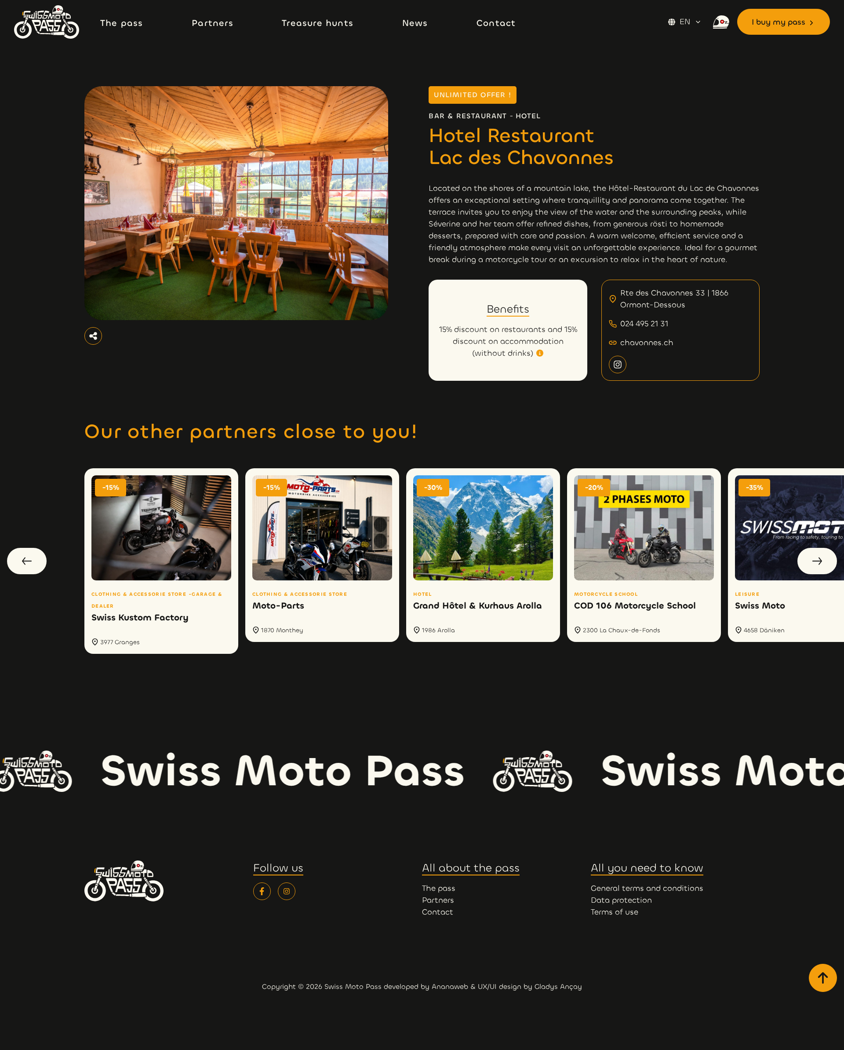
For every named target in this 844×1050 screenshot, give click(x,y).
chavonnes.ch (646, 342)
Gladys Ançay (558, 986)
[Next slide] (817, 561)
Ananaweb (450, 986)
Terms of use (614, 912)
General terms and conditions (647, 888)
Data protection (621, 900)
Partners (438, 900)
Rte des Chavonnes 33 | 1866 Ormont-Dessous (674, 299)
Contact (437, 912)
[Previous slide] (27, 561)
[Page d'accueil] (53, 22)
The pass (438, 888)
